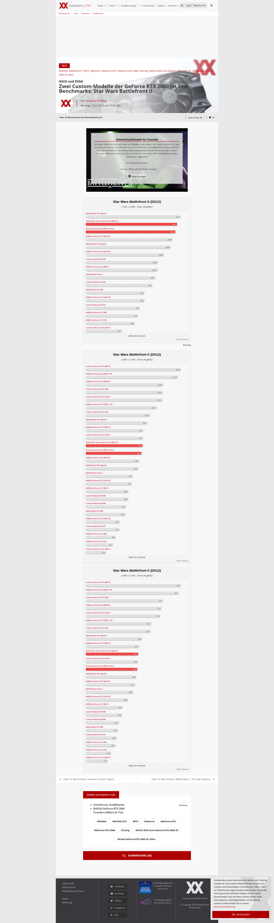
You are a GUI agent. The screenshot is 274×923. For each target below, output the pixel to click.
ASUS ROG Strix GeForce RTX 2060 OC (102, 221)
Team (65, 898)
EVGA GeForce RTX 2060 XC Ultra (100, 229)
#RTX (87, 70)
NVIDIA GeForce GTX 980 (96, 312)
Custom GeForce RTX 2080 (97, 389)
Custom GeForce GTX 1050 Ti (98, 328)
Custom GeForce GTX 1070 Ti (98, 435)
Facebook (119, 886)
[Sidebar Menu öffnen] (211, 5)
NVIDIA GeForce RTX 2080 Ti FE (99, 374)
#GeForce (95, 70)
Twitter (118, 900)
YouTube (119, 893)
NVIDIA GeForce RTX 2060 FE (98, 236)
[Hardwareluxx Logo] (75, 5)
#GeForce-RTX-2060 (128, 70)
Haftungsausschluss (73, 891)
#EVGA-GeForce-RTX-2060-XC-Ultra (136, 839)
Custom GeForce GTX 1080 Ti (98, 397)
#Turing (144, 70)
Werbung (67, 902)
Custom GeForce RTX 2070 (97, 412)
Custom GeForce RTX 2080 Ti (98, 366)
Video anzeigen (138, 176)
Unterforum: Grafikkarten (108, 805)
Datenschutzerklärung (224, 906)
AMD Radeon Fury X (94, 274)
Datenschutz (68, 887)
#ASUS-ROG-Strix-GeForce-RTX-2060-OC (170, 70)
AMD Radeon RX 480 (94, 290)
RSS (116, 914)
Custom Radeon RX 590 (96, 259)
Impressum (68, 883)
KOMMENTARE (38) (140, 855)
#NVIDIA (63, 70)
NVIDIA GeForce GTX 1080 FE (98, 427)
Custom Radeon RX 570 (96, 305)
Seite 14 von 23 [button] (195, 117)
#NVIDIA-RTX (76, 70)
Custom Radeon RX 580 (96, 282)
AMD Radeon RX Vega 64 (96, 213)
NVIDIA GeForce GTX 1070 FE (98, 251)
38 (213, 117)
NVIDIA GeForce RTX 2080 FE (98, 381)
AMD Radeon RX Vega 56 (96, 244)
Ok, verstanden (241, 914)
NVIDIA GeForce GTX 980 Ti (97, 267)
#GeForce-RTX (109, 70)
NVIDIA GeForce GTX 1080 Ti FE (99, 404)
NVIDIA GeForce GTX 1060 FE (98, 297)
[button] (106, 5)
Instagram (119, 907)
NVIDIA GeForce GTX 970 (96, 320)
